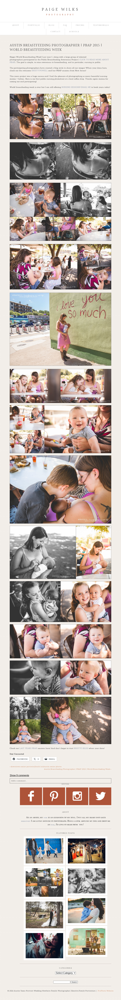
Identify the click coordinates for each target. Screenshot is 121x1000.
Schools (74, 32)
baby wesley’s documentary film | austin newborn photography (86, 876)
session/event (25, 821)
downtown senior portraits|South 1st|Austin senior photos (36, 766)
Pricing (80, 25)
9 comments (19, 775)
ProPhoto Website (105, 991)
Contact (55, 32)
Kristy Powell (40, 71)
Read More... (32, 852)
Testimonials (101, 25)
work (45, 817)
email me (86, 87)
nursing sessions (71, 87)
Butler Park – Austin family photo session (44, 844)
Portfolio (34, 25)
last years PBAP (28, 748)
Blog (51, 25)
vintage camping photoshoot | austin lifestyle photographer (86, 934)
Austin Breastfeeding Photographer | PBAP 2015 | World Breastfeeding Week (77, 769)
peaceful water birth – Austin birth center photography (44, 939)
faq (65, 25)
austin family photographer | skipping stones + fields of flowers (86, 905)
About (15, 25)
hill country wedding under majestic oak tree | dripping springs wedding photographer (44, 910)
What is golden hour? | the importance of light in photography (44, 875)
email (53, 825)
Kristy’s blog (81, 748)
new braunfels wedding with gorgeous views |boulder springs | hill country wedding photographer (86, 848)
